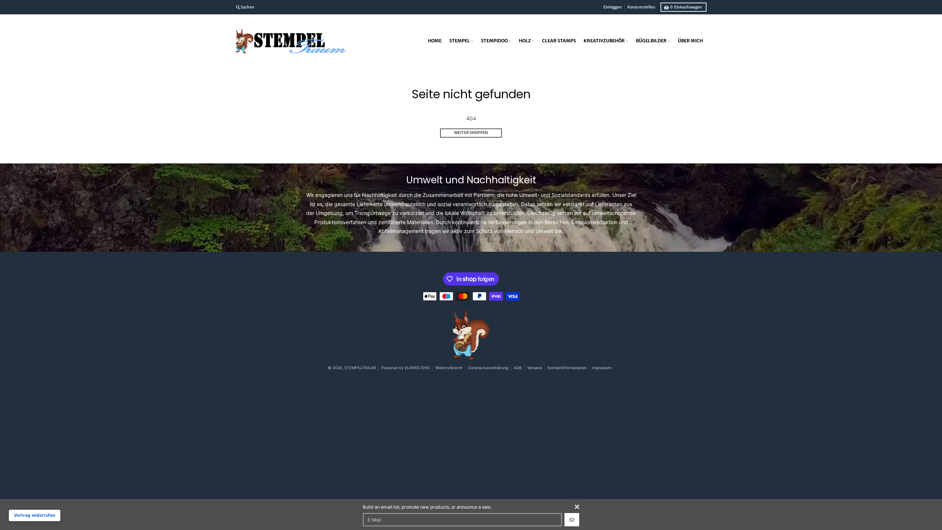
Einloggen (612, 7)
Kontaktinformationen (567, 367)
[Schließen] (577, 507)
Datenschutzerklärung (488, 367)
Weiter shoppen (471, 132)
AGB (518, 367)
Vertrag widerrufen (34, 515)
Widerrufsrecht (449, 367)
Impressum (602, 367)
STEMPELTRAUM (360, 367)
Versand (534, 367)
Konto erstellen (641, 7)
